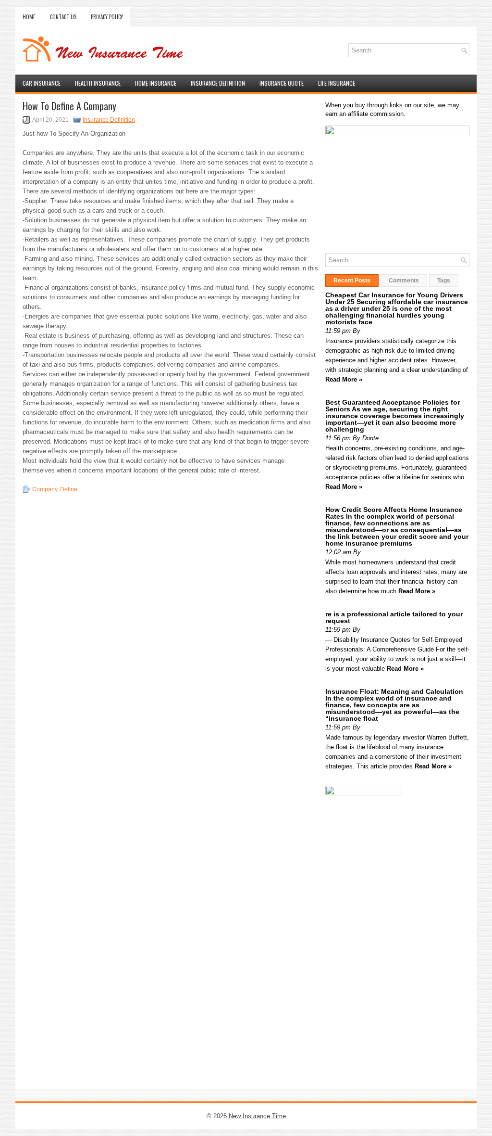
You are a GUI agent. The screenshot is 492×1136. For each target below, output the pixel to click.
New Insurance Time (257, 1116)
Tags (443, 280)
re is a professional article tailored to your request (394, 617)
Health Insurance (98, 83)
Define (68, 489)
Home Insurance (155, 83)
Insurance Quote (281, 83)
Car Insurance (42, 83)
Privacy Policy (107, 17)
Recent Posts (351, 280)
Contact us (63, 17)
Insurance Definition (218, 83)
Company (44, 489)
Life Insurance (336, 83)
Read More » (343, 379)
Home (29, 17)
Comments (404, 280)
